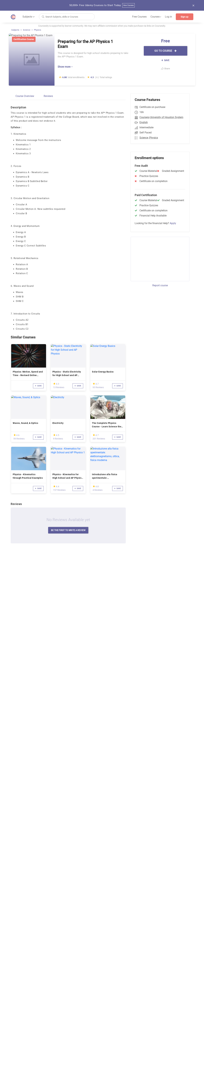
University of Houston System (166, 117)
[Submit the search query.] (43, 16)
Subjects (15, 30)
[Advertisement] (157, 258)
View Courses (128, 5)
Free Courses (139, 16)
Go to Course (163, 50)
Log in (168, 16)
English (143, 122)
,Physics (153, 137)
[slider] (54, 383)
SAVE (166, 60)
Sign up (184, 16)
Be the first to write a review (68, 530)
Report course (160, 285)
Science (26, 30)
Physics (37, 30)
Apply (173, 223)
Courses (155, 16)
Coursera (144, 117)
